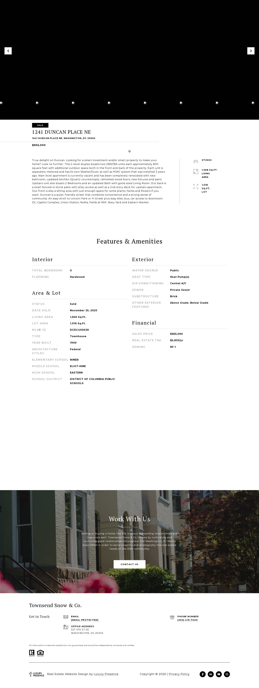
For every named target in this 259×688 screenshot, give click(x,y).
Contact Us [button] (129, 564)
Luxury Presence (106, 674)
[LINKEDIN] (211, 674)
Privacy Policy (179, 674)
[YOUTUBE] (219, 674)
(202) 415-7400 (187, 620)
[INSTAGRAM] (227, 674)
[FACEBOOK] (203, 674)
